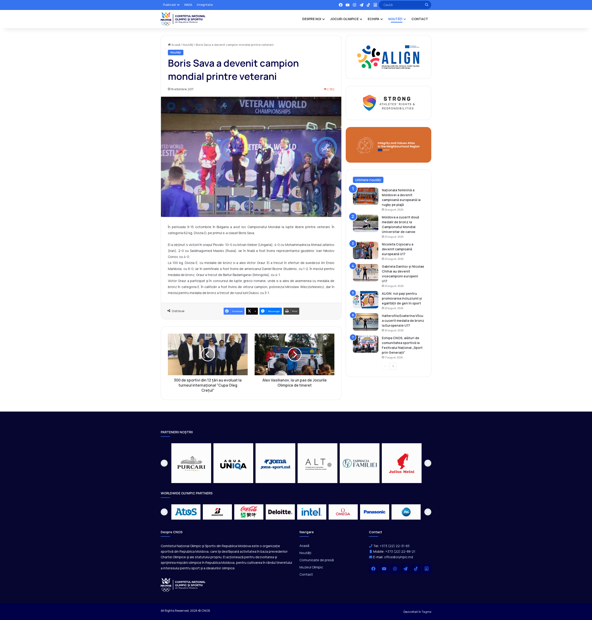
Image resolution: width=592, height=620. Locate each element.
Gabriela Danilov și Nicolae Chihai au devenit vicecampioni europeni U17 (403, 273)
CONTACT (419, 19)
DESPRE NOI (311, 19)
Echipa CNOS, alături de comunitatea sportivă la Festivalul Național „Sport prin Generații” (402, 345)
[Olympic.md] (183, 19)
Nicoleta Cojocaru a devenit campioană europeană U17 (397, 249)
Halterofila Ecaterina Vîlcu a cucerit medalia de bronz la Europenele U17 (403, 320)
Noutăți (188, 45)
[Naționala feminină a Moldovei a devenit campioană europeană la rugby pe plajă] (365, 196)
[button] (164, 463)
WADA (188, 5)
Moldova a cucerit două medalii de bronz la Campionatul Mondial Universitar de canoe (400, 224)
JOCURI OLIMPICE (344, 19)
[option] (191, 463)
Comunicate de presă (316, 560)
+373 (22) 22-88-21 (400, 551)
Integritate (205, 5)
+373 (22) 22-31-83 (395, 546)
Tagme (426, 612)
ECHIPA (373, 19)
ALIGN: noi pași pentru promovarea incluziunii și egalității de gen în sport (402, 298)
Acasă (175, 45)
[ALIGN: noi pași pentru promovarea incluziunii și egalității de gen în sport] (365, 299)
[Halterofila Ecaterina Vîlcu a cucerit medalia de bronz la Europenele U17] (365, 322)
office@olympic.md (398, 557)
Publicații (169, 5)
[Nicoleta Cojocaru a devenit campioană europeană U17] (365, 250)
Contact (306, 574)
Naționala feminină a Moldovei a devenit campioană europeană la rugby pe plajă (401, 197)
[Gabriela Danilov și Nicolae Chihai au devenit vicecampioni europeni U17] (365, 272)
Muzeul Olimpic (311, 567)
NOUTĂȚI (395, 19)
